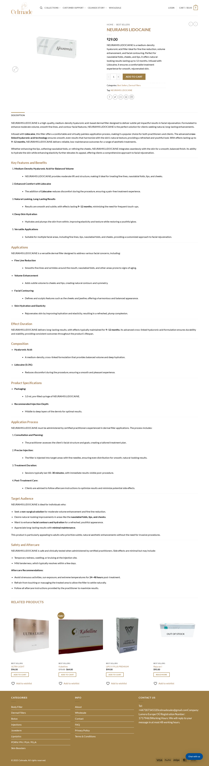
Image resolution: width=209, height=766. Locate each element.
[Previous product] (195, 24)
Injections (16, 724)
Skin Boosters (18, 748)
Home (110, 24)
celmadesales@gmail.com (173, 710)
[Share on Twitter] (115, 97)
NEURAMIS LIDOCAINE (121, 90)
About (78, 706)
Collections (51, 8)
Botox (14, 718)
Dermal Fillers (135, 85)
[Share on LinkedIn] (131, 97)
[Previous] (11, 649)
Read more (161, 675)
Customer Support (73, 8)
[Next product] (191, 24)
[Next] (197, 649)
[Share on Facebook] (109, 97)
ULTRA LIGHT (17, 666)
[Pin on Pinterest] (126, 97)
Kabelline (63, 666)
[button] (41, 8)
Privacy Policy (82, 730)
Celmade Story (96, 8)
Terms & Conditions (85, 736)
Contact (79, 718)
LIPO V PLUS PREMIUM (117, 666)
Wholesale (115, 8)
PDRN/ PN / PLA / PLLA (23, 742)
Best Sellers (123, 24)
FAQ (77, 724)
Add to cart (134, 76)
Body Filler (16, 706)
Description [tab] (18, 115)
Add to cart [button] (20, 675)
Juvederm (16, 730)
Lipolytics (16, 736)
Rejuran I (157, 666)
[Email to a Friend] (120, 97)
